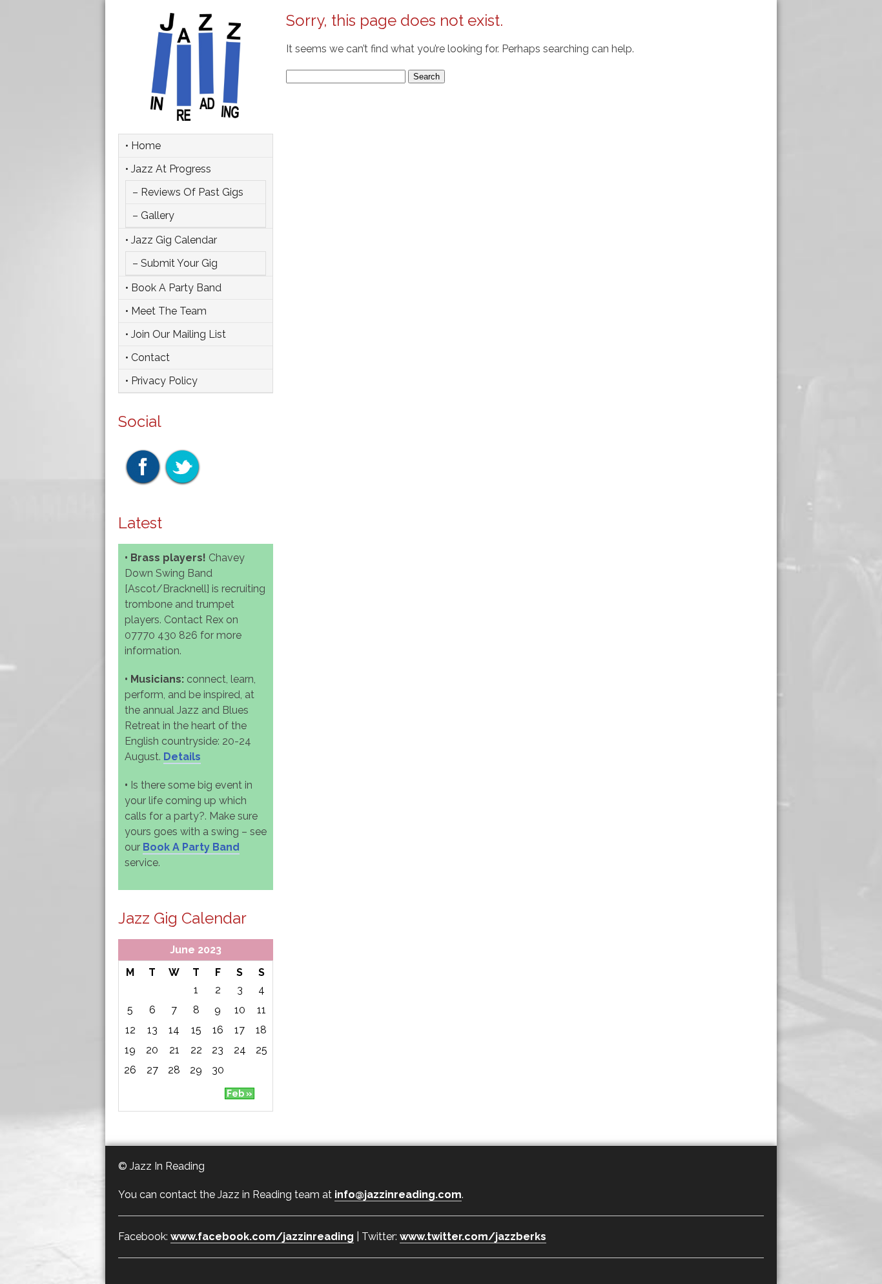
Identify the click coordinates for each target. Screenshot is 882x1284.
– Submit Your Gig (175, 263)
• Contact (147, 357)
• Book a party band (173, 288)
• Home (143, 146)
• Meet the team (166, 311)
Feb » (239, 1093)
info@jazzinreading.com (398, 1194)
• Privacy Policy (161, 381)
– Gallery (153, 215)
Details (182, 757)
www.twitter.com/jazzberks (473, 1236)
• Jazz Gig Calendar (171, 240)
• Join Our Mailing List (175, 334)
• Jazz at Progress (168, 169)
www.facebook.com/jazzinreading (262, 1236)
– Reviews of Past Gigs (187, 192)
